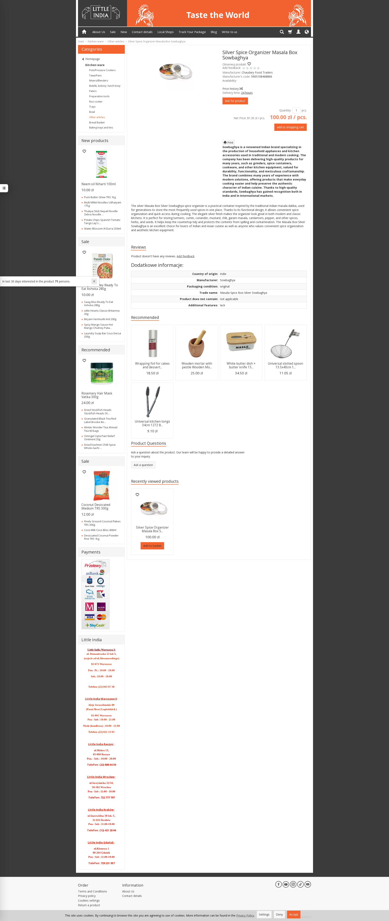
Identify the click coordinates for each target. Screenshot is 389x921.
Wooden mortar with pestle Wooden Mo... (197, 365)
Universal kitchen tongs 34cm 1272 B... (152, 423)
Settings (264, 914)
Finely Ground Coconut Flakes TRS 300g (102, 522)
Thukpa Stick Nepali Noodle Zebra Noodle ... (101, 212)
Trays (92, 106)
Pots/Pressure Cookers (102, 70)
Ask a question (143, 465)
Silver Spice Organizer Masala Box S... (152, 529)
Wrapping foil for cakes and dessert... (152, 365)
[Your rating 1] (244, 68)
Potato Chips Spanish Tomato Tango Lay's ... (102, 221)
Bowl (92, 112)
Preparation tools (99, 96)
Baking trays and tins (101, 127)
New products (94, 140)
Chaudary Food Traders (257, 72)
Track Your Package (192, 32)
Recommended (145, 317)
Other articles (97, 117)
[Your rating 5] (258, 68)
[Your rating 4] (254, 68)
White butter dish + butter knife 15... (241, 365)
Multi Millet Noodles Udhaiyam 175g (102, 204)
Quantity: (285, 110)
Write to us (229, 32)
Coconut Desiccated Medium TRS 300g (95, 507)
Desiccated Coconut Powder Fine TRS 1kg (101, 537)
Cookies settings (89, 900)
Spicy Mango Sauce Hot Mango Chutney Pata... (98, 326)
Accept (293, 914)
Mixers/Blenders (98, 80)
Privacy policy (87, 896)
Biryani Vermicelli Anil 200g (100, 319)
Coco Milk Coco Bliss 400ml (100, 530)
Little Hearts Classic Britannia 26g (102, 312)
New (124, 32)
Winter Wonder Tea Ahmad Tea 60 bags (100, 428)
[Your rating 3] (251, 68)
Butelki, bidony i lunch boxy (104, 86)
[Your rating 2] (247, 68)
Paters (92, 91)
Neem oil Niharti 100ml (98, 184)
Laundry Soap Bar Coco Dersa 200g (102, 334)
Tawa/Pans (95, 75)
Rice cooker (96, 101)
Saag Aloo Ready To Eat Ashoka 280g (98, 303)
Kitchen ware (95, 65)
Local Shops (165, 32)
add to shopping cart (290, 127)
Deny (279, 914)
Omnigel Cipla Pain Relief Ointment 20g (99, 437)
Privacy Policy (245, 915)
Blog (214, 32)
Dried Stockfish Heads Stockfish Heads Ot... (97, 411)
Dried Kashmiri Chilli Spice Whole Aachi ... (100, 446)
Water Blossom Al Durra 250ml (102, 228)
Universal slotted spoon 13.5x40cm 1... (285, 365)
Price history (230, 89)
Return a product (89, 905)
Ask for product (235, 101)
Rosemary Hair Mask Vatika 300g (96, 395)
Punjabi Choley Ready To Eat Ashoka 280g (99, 287)
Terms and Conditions (92, 891)
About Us (98, 32)
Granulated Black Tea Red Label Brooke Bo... (100, 420)
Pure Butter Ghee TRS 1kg (100, 197)
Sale (113, 32)
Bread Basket (97, 122)
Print (230, 142)
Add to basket (152, 546)
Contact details (142, 32)
